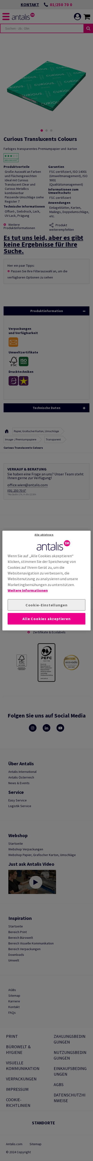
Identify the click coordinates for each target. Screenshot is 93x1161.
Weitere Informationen (28, 590)
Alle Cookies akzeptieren (46, 618)
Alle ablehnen (44, 534)
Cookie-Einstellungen (46, 604)
